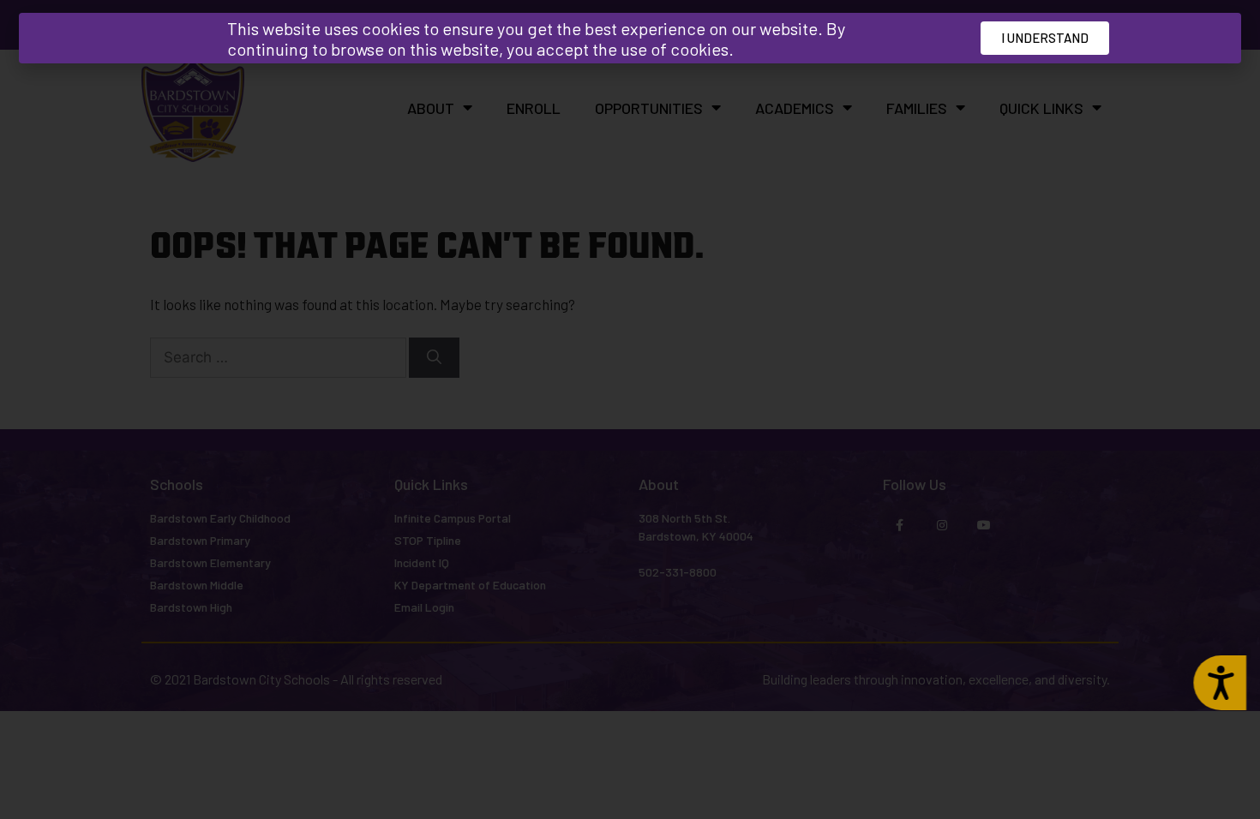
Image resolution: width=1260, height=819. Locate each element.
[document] (630, 409)
